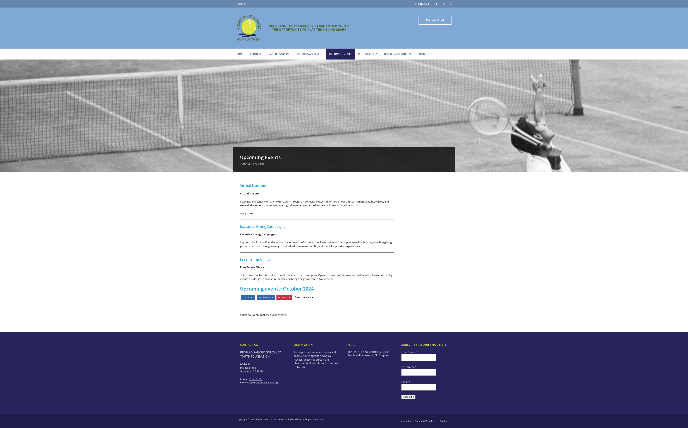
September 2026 (266, 297)
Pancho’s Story (279, 54)
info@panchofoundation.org (264, 382)
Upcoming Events (340, 54)
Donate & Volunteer (397, 54)
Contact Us (425, 54)
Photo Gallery (368, 54)
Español (241, 4)
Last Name (408, 367)
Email (405, 382)
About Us (406, 421)
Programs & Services (309, 54)
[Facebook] (436, 4)
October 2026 (284, 297)
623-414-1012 (422, 4)
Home (239, 54)
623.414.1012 (255, 379)
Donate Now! (435, 20)
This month (248, 297)
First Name (409, 352)
